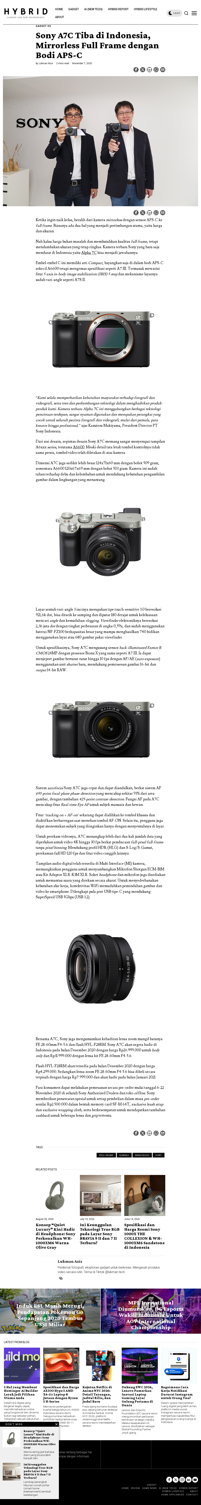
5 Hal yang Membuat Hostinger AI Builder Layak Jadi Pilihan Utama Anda (21, 1392)
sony (158, 1155)
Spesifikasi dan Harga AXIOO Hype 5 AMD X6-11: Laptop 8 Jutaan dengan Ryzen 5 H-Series (61, 1394)
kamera (124, 1155)
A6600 (78, 447)
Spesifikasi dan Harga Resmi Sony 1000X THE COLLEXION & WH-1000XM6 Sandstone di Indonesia (144, 1236)
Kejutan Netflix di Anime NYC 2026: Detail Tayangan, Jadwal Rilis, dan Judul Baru (97, 1394)
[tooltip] (136, 69)
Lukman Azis (46, 63)
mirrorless (142, 1155)
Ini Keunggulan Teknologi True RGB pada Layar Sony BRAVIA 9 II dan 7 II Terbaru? (100, 1233)
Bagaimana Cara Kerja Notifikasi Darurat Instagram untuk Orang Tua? (177, 1392)
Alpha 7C (89, 252)
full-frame (106, 1155)
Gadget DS (43, 26)
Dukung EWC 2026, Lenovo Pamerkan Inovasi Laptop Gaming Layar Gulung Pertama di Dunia (137, 1396)
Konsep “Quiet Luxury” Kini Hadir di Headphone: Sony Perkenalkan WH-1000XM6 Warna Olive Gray (55, 1236)
